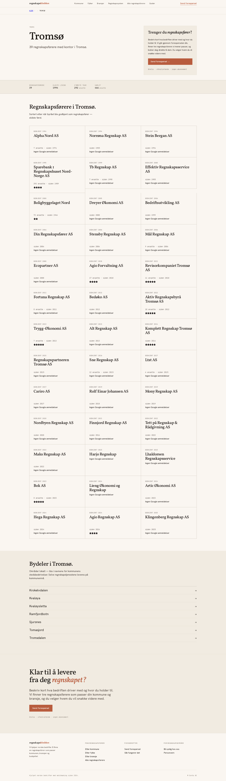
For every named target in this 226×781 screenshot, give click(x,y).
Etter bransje (91, 756)
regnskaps (39, 3)
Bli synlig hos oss (171, 749)
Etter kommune (92, 749)
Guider (152, 3)
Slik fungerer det (132, 752)
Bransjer (100, 3)
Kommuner (79, 3)
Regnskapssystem (115, 3)
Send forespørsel (188, 3)
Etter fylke (90, 752)
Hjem (31, 11)
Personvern (169, 752)
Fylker (90, 3)
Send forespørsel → (160, 61)
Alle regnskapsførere (136, 3)
